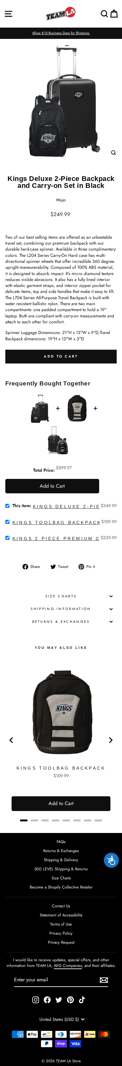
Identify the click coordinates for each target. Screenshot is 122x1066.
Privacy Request (61, 942)
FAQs (61, 842)
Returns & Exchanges (61, 621)
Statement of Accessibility (61, 915)
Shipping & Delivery (61, 860)
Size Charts (61, 596)
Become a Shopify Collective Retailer (61, 887)
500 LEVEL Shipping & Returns (61, 869)
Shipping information (61, 608)
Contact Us (61, 906)
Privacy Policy (61, 933)
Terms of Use (61, 924)
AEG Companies (68, 965)
